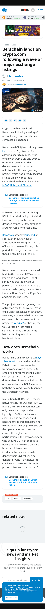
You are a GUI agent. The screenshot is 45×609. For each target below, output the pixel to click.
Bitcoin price (11, 17)
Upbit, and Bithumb (21, 185)
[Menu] (40, 10)
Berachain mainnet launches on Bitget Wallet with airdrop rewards (24, 200)
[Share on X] (10, 120)
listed (5, 151)
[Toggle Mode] (33, 10)
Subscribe (36, 580)
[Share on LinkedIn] (15, 120)
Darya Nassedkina (16, 76)
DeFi (7, 499)
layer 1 (17, 499)
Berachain (8, 234)
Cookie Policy (9, 593)
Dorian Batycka (20, 84)
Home (7, 44)
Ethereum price (31, 17)
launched (29, 234)
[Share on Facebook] (6, 120)
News (14, 44)
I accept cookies (11, 598)
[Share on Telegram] (20, 120)
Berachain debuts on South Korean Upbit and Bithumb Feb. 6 (23, 482)
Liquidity (27, 499)
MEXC (5, 185)
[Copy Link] (24, 120)
